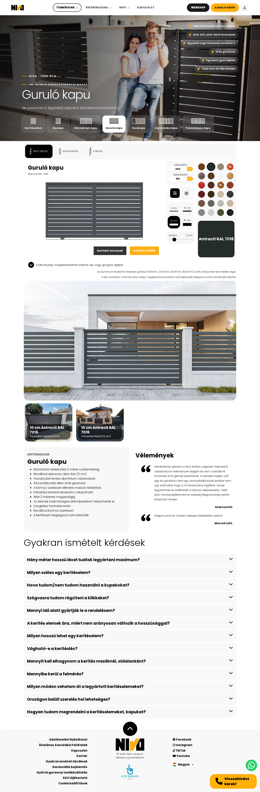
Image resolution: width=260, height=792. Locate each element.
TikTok (180, 751)
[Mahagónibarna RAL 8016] (211, 185)
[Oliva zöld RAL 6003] (220, 212)
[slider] (174, 240)
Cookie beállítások (72, 783)
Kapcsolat (145, 7)
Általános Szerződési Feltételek (63, 745)
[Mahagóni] (201, 185)
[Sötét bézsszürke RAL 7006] (220, 167)
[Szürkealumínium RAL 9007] (201, 212)
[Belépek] (244, 7)
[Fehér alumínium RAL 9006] (211, 212)
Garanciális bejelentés (69, 767)
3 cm (174, 208)
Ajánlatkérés (144, 251)
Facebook (183, 739)
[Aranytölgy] (201, 203)
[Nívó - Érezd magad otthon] (130, 744)
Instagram (183, 745)
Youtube (183, 756)
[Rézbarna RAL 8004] (230, 185)
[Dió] (201, 176)
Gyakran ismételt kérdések (66, 761)
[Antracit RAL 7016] (211, 167)
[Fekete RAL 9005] (230, 212)
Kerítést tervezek (110, 251)
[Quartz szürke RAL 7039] (211, 203)
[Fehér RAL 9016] (220, 176)
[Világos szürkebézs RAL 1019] (220, 194)
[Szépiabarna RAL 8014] (211, 194)
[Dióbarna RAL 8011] (211, 176)
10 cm (173, 220)
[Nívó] (17, 7)
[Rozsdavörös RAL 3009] (201, 194)
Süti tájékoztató (75, 778)
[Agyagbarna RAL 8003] (201, 167)
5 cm (187, 208)
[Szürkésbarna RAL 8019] (230, 194)
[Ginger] (230, 176)
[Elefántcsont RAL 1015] (230, 203)
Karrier (82, 756)
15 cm (187, 220)
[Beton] (220, 203)
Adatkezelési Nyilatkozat (68, 739)
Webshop (198, 7)
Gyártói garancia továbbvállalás (62, 772)
